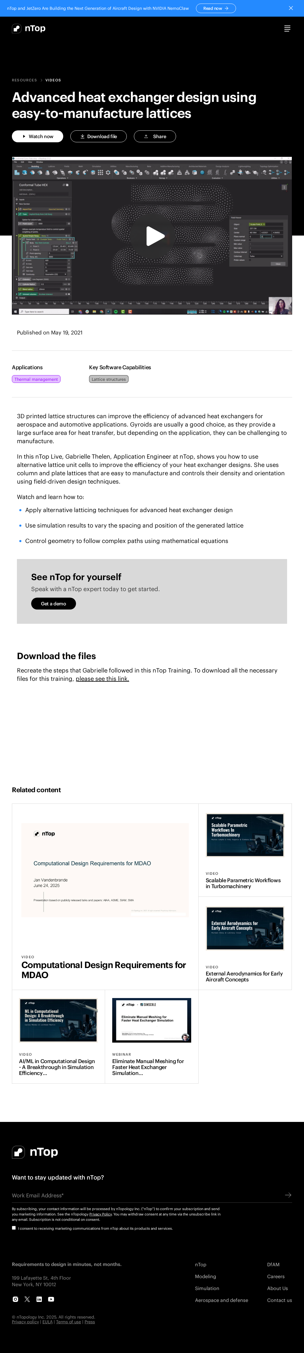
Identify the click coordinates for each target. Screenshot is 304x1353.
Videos (53, 80)
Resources (24, 80)
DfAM (273, 1264)
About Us (277, 1288)
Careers (276, 1276)
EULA (47, 1321)
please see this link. (102, 678)
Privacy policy (25, 1321)
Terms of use (68, 1321)
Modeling (205, 1276)
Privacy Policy (100, 1214)
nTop (200, 1264)
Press (90, 1321)
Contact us (279, 1300)
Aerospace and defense (221, 1300)
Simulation (207, 1288)
